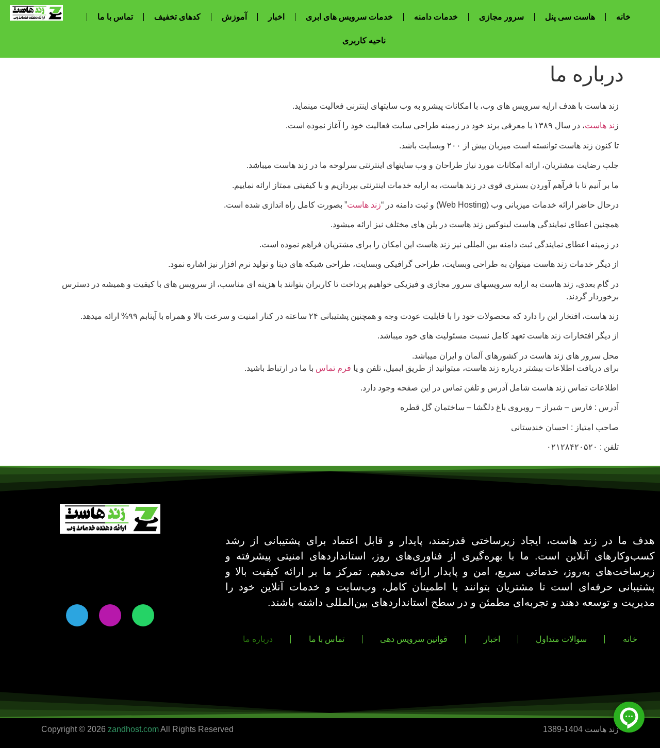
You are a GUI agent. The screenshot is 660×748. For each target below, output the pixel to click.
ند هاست (600, 125)
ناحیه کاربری (364, 40)
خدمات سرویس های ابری (349, 16)
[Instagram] (110, 615)
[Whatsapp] (143, 615)
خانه (623, 16)
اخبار (276, 16)
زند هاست (364, 204)
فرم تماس (333, 368)
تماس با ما (115, 16)
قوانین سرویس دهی (414, 639)
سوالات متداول (561, 639)
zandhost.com (133, 729)
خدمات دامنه (436, 16)
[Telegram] (77, 615)
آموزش (234, 16)
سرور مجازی (501, 16)
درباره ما (258, 639)
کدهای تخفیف (177, 16)
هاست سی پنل (570, 16)
